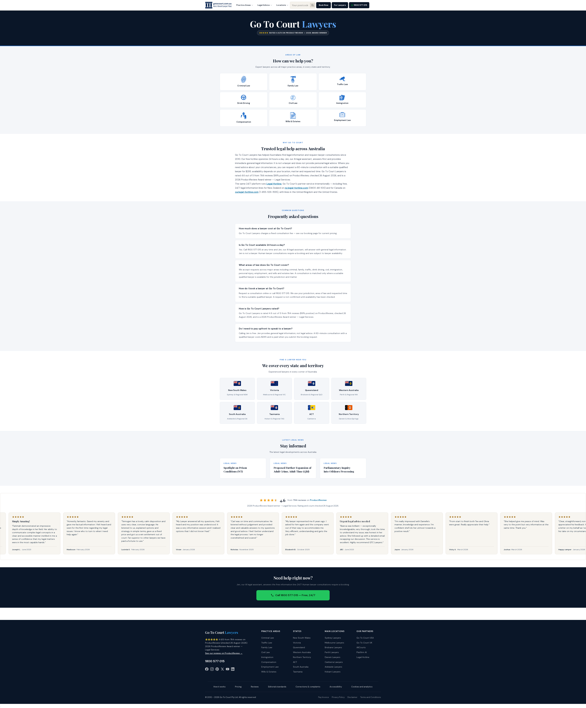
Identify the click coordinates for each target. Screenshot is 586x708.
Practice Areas (243, 5)
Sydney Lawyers (333, 637)
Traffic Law (266, 642)
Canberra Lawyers (334, 662)
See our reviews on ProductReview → (223, 653)
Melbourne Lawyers (334, 642)
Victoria (297, 642)
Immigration (267, 657)
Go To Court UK (364, 642)
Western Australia (302, 652)
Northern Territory (302, 657)
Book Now (323, 5)
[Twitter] (222, 669)
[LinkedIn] (232, 669)
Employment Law (270, 666)
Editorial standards (277, 686)
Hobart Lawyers (332, 671)
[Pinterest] (217, 669)
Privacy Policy (338, 697)
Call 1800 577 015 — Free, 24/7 (295, 595)
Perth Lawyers (332, 652)
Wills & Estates (268, 671)
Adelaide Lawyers (333, 666)
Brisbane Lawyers (333, 647)
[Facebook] (206, 669)
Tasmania (297, 671)
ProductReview (318, 500)
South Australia (300, 666)
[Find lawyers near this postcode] (312, 5)
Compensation (268, 662)
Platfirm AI (361, 652)
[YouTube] (227, 669)
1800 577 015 (360, 5)
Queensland (299, 647)
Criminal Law (267, 637)
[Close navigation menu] (0, 706)
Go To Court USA (365, 637)
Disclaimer (352, 697)
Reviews (255, 686)
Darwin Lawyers (332, 657)
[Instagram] (212, 669)
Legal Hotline (274, 183)
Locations (281, 5)
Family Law (266, 647)
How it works (219, 686)
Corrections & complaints (308, 686)
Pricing (238, 686)
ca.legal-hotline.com (247, 192)
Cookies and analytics (362, 686)
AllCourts (361, 647)
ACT (295, 662)
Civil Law (265, 652)
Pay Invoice (323, 697)
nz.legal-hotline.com (296, 187)
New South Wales (302, 637)
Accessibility (336, 686)
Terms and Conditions (370, 697)
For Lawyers (340, 5)
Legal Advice (263, 5)
